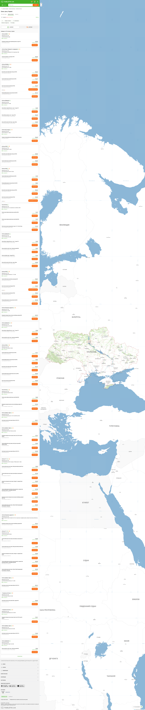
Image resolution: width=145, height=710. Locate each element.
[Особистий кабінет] (37, 2)
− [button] (41, 5)
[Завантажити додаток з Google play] (4, 686)
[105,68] (89, 343)
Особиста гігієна (19, 8)
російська (10, 696)
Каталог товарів (5, 8)
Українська (4, 696)
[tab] (11, 14)
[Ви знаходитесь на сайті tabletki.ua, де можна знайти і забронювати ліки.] (7, 2)
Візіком (143, 709)
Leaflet (135, 709)
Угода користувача (4, 699)
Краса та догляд (12, 8)
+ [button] (41, 3)
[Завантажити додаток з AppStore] (13, 686)
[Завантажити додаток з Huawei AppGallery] (21, 686)
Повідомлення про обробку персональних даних (19, 699)
